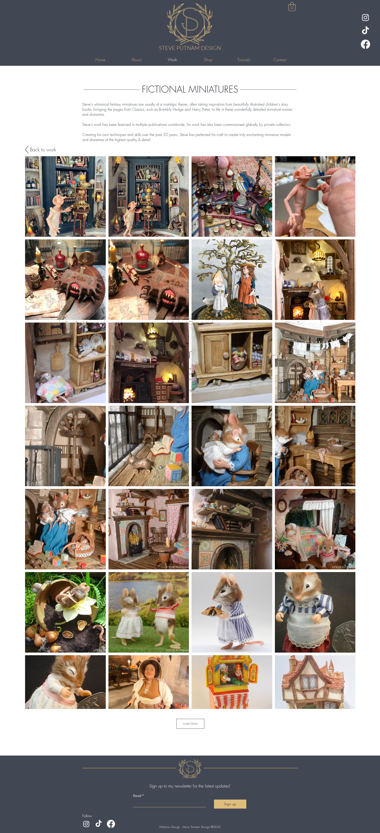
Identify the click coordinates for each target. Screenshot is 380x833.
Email (138, 796)
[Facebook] (365, 44)
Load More (190, 723)
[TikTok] (365, 30)
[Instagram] (365, 17)
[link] (292, 6)
